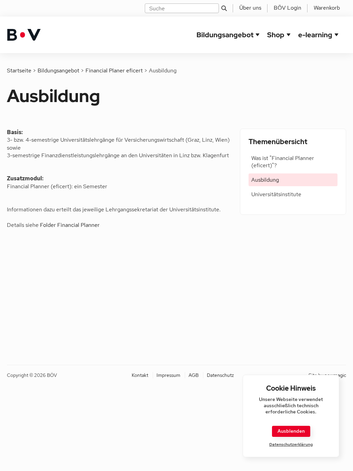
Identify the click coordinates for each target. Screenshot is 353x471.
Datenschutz (220, 375)
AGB (194, 375)
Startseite (19, 70)
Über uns (250, 7)
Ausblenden (291, 431)
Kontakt (140, 375)
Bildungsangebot (224, 34)
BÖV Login (287, 7)
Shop (275, 34)
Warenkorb (327, 7)
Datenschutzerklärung (291, 444)
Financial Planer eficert (114, 70)
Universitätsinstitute (276, 194)
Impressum (168, 375)
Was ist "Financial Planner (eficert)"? (282, 161)
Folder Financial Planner (70, 225)
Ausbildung (265, 179)
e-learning (315, 34)
